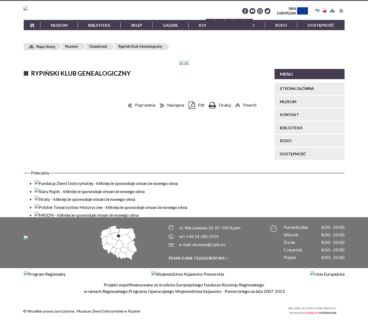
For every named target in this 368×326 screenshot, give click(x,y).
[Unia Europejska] (327, 274)
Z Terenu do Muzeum (222, 166)
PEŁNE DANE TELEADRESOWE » (198, 258)
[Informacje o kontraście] (248, 23)
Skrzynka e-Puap (317, 10)
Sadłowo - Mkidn (222, 85)
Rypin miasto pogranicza (222, 187)
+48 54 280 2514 (202, 236)
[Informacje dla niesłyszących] (238, 23)
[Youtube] (252, 11)
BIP (324, 10)
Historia (67, 135)
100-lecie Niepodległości (222, 198)
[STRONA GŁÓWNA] (32, 25)
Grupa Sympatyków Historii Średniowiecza (222, 152)
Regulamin (67, 40)
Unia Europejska (295, 11)
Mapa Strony (332, 11)
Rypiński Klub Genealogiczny (222, 209)
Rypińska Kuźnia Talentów (222, 138)
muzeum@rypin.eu (209, 244)
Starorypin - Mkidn (222, 96)
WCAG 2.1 (272, 310)
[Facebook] (245, 11)
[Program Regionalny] (45, 274)
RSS (341, 10)
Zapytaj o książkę (145, 40)
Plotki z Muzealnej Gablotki (222, 220)
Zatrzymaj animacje (210, 23)
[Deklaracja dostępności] (229, 23)
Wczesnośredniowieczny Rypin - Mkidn (222, 106)
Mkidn (222, 51)
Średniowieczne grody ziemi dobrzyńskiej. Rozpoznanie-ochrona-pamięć (222, 68)
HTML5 (247, 310)
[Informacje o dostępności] (219, 23)
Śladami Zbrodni (222, 177)
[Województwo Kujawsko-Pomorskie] (187, 274)
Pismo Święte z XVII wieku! (222, 230)
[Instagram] (260, 11)
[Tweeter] (267, 11)
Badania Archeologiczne (222, 128)
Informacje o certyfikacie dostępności (189, 311)
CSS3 (255, 310)
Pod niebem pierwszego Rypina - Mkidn (222, 117)
